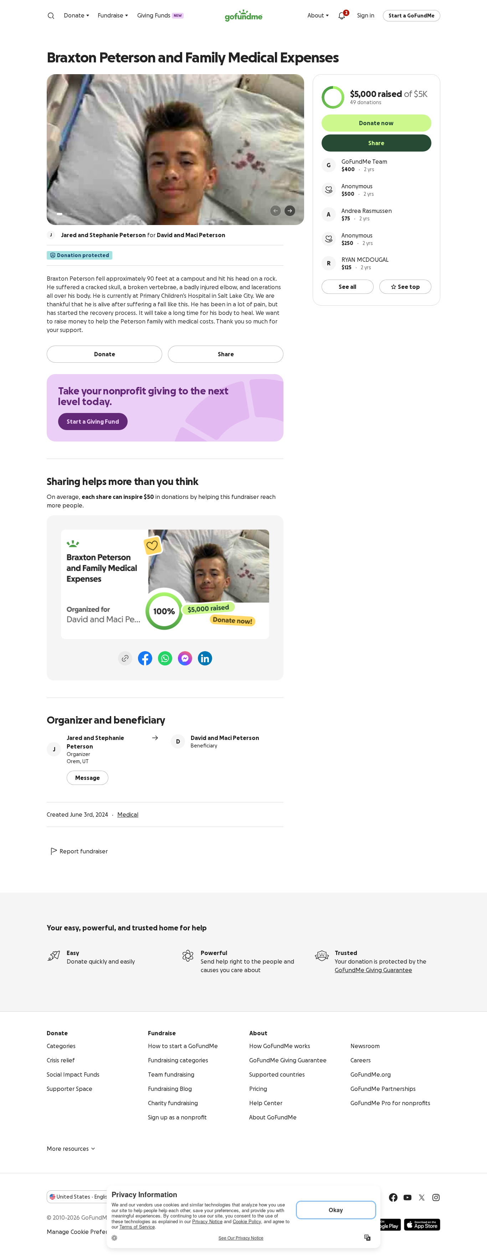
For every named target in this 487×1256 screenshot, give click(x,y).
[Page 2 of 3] (66, 214)
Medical (127, 814)
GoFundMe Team (364, 161)
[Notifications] (341, 16)
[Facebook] (145, 658)
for (143, 235)
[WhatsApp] (165, 658)
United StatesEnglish (84, 1197)
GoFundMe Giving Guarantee (373, 970)
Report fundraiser (84, 851)
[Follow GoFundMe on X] (422, 1197)
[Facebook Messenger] (185, 658)
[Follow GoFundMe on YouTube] (407, 1197)
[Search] (51, 16)
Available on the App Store (422, 1225)
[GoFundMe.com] (243, 15)
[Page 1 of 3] (59, 214)
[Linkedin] (205, 658)
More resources (68, 1148)
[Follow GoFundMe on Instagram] (436, 1197)
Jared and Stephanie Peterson (95, 742)
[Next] (290, 210)
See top (409, 287)
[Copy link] (125, 658)
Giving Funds (159, 15)
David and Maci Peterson (225, 738)
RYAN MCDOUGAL (365, 259)
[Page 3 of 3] (71, 214)
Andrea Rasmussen (367, 211)
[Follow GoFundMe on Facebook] (393, 1197)
